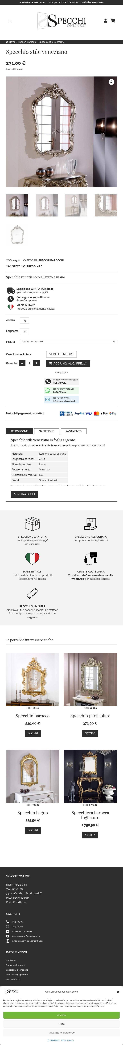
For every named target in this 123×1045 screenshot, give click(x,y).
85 (25, 320)
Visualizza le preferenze (62, 1032)
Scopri (33, 733)
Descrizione (19, 431)
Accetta (61, 1015)
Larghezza (12, 330)
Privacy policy (67, 1040)
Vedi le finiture (61, 354)
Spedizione (46, 431)
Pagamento (74, 431)
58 (25, 331)
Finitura (10, 341)
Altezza (10, 320)
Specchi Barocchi (27, 42)
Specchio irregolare (27, 266)
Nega (61, 1023)
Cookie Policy (54, 1040)
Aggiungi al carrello (70, 363)
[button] (118, 991)
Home (12, 42)
